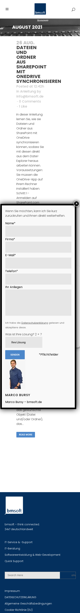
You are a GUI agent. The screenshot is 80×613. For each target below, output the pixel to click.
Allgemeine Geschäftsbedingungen (28, 603)
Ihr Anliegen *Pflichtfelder (34, 321)
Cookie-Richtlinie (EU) (19, 610)
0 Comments (30, 101)
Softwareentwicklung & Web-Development (32, 555)
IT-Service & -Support (19, 542)
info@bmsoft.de (30, 96)
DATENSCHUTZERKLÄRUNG (20, 597)
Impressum (12, 591)
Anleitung (28, 91)
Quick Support (14, 561)
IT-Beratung (12, 548)
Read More (25, 434)
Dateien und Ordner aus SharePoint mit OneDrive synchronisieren (38, 64)
